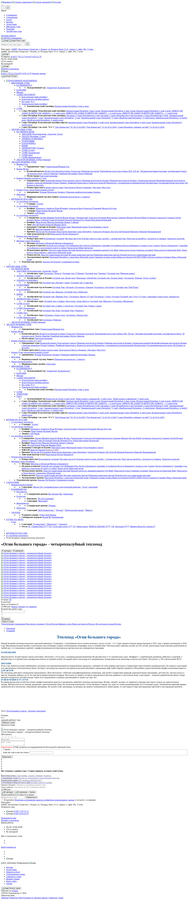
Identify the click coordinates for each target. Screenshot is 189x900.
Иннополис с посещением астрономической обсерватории (132, 183)
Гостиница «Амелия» (84, 287)
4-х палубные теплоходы (17, 535)
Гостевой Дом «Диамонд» (72, 310)
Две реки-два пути (73, 238)
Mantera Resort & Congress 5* (142, 526)
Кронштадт (74, 234)
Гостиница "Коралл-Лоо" (77, 315)
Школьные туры (13, 27)
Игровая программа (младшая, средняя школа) (161, 171)
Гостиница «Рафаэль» (52, 320)
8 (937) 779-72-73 (18, 57)
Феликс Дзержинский (78, 218)
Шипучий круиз (86, 248)
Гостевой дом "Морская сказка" (121, 273)
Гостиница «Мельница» (122, 301)
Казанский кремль (53, 180)
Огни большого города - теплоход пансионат (26, 711)
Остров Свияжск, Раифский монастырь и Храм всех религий (79, 183)
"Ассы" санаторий (89, 487)
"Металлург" (52, 524)
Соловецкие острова (70, 262)
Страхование (11, 17)
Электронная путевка (15, 874)
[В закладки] (7, 792)
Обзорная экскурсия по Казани (95, 180)
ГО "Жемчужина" (80, 526)
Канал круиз (72, 248)
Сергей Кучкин (176, 438)
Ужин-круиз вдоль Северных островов (136, 250)
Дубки (42, 515)
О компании (11, 15)
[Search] (27, 44)
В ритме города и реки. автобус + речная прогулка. (104, 238)
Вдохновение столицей (54, 238)
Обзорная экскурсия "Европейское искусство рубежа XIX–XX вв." (110, 171)
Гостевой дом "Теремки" (96, 273)
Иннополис (52, 192)
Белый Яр (46, 517)
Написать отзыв (8, 723)
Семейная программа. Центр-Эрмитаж (75, 173)
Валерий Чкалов (55, 211)
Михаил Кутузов (109, 208)
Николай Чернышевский (150, 232)
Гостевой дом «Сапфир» (54, 301)
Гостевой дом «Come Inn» (82, 283)
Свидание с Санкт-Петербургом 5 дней (151, 115)
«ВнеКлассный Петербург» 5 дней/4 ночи (44, 120)
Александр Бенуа (76, 208)
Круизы (9, 22)
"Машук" (89, 510)
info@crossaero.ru (8, 847)
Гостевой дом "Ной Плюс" (127, 287)
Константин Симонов (116, 218)
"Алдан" (40, 204)
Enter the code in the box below (16, 752)
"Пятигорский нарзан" (74, 510)
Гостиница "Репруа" (53, 273)
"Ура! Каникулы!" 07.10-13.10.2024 (69, 127)
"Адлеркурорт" (39, 524)
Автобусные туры (14, 31)
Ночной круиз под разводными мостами (138, 255)
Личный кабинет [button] (8, 36)
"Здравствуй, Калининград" (58, 88)
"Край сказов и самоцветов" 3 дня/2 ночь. (130, 399)
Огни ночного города (71, 180)
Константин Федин (59, 234)
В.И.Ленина (50, 515)
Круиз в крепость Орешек (159, 257)
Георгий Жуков (62, 218)
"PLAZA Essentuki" (45, 499)
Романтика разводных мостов (106, 255)
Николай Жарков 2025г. (56, 225)
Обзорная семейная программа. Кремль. (83, 192)
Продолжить (7, 757)
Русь (83, 220)
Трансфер (10, 29)
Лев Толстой (116, 232)
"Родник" (59, 510)
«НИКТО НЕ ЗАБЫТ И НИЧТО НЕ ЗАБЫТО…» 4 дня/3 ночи (93, 113)
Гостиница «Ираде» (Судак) (81, 297)
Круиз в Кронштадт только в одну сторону (141, 245)
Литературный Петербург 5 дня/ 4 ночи (153, 111)
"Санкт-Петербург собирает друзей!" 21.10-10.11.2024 (140, 127)
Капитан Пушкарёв (92, 208)
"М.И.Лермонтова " (46, 510)
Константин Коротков (67, 232)
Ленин (88, 220)
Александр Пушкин (101, 232)
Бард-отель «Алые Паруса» (78, 301)
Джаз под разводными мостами (62, 250)
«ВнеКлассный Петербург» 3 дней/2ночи (137, 118)
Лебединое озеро (63, 227)
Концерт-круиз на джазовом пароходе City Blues (97, 250)
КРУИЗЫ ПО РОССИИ (16, 533)
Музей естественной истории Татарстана (62, 171)
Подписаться (31, 797)
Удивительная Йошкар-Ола (57, 167)
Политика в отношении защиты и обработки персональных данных (44, 800)
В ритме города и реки (54, 187)
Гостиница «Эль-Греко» (104, 287)
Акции (9, 883)
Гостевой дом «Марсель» (101, 301)
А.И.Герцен (39, 213)
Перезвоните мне (8, 818)
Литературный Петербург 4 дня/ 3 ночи (118, 111)
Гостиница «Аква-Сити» (55, 315)
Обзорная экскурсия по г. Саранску (74, 197)
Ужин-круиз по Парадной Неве (167, 250)
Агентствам (11, 24)
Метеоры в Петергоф (45, 243)
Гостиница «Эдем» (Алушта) (107, 297)
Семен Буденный (57, 220)
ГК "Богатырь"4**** (120, 526)
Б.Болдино (51, 364)
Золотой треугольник (55, 245)
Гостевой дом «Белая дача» (64, 278)
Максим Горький (42, 229)
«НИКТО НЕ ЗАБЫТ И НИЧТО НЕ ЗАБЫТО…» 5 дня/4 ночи (149, 113)
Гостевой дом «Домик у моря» (88, 306)
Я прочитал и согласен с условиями (50, 800)
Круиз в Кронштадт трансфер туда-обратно (103, 245)
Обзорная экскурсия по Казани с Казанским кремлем (132, 180)
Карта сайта (11, 881)
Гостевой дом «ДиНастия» (76, 292)
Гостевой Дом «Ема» (52, 310)
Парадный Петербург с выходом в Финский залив (71, 257)
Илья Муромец (61, 208)
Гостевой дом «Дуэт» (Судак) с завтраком (138, 297)
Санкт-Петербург (84, 232)
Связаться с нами (13, 876)
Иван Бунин (41, 222)
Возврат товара (13, 879)
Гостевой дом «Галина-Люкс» (111, 278)
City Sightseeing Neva (74, 245)
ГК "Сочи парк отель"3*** (60, 526)
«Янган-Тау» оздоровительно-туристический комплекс (56, 487)
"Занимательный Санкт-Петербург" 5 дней (99, 118)
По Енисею (56, 262)
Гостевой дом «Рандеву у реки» (56, 283)
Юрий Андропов (148, 218)
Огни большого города (98, 227)
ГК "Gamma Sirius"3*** (38, 526)
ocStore (15, 891)
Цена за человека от (10, 604)
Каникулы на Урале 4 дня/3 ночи (60, 399)
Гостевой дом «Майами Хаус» (56, 297)
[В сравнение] (21, 792)
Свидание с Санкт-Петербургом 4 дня (116, 115)
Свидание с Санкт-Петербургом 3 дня (82, 115)
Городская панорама (48, 176)
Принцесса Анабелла (45, 208)
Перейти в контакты (10, 820)
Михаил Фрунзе (133, 218)
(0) (10, 600)
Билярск (61, 192)
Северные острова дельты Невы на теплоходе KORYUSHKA (121, 257)
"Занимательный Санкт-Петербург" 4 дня (61, 118)
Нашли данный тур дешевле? (24, 607)
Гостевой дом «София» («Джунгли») (59, 306)
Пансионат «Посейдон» (87, 278)
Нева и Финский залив (176, 478)
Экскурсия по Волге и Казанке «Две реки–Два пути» (87, 187)
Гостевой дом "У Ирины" (73, 273)
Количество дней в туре (11, 609)
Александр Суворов (165, 218)
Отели (9, 20)
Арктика (46, 262)
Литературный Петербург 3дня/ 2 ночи (72, 106)
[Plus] (2, 614)
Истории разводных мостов (81, 255)
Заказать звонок (39, 73)
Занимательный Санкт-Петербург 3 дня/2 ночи (88, 122)
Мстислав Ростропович (46, 232)
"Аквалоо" (63, 524)
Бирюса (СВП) (57, 229)
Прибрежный (57, 517)
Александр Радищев (97, 218)
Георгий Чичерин (73, 220)
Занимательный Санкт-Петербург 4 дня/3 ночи (130, 122)
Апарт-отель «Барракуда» (168, 297)
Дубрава (52, 506)
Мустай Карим (38, 225)
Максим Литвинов (55, 222)
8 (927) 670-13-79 (33, 57)
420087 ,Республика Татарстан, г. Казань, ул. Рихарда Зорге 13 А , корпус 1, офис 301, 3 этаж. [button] (52, 49)
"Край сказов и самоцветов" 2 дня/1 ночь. (93, 399)
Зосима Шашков (47, 218)
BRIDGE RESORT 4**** (100, 526)
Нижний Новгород (130, 232)
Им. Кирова (53, 494)
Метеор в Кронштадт (64, 243)
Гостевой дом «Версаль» (54, 292)
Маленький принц (79, 227)
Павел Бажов (42, 211)
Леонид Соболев (41, 220)
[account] (56, 2)
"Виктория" (43, 501)
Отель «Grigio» (149, 278)
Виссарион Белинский (101, 220)
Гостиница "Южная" (133, 278)
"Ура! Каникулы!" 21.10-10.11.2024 (101, 127)
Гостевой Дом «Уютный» (63, 287)
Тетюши (43, 192)
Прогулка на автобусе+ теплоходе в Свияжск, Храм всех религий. (156, 238)
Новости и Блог (13, 872)
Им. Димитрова (66, 494)
